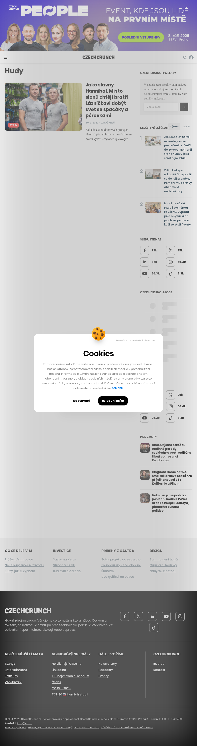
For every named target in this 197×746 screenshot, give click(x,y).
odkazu (117, 388)
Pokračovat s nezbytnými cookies (135, 340)
